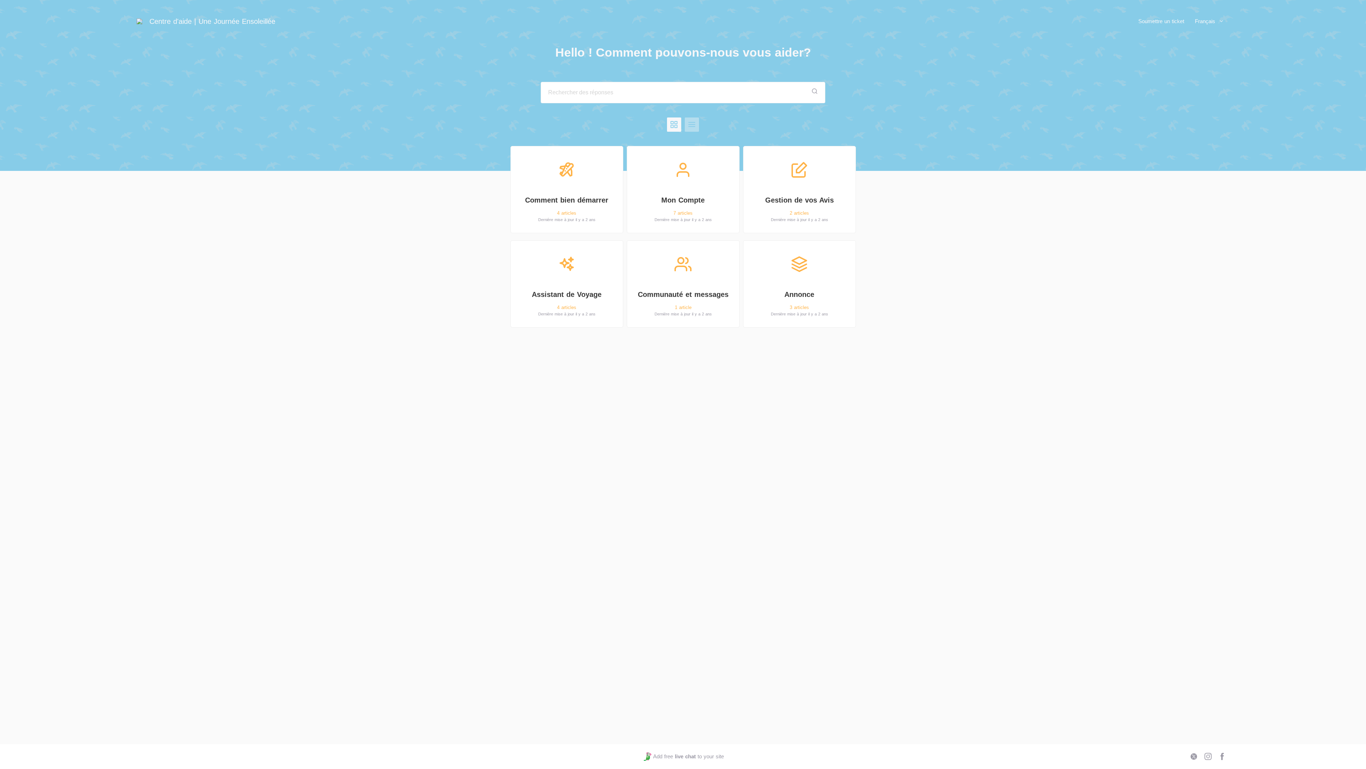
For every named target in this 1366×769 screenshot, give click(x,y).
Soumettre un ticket (1161, 21)
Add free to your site (688, 756)
